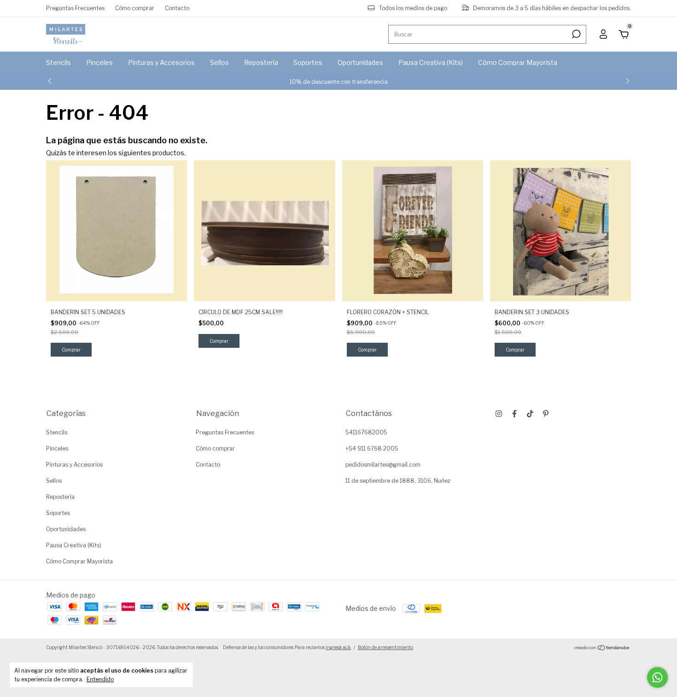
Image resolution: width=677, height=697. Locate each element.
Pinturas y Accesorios (161, 62)
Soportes (307, 62)
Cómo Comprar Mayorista (517, 62)
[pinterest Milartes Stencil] (545, 413)
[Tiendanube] (602, 648)
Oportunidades (360, 62)
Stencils (58, 62)
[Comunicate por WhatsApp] (657, 677)
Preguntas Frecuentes (75, 8)
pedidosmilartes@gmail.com (382, 464)
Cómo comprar (134, 8)
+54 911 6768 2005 (371, 448)
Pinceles (99, 62)
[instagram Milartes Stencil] (498, 413)
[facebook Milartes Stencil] (514, 413)
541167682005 (366, 432)
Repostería (261, 62)
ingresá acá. (338, 647)
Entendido (100, 679)
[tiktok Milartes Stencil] (530, 413)
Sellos (219, 62)
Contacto (177, 8)
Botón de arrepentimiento (385, 647)
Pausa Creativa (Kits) (430, 62)
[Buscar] (575, 34)
